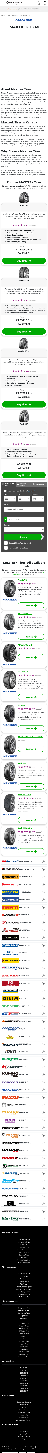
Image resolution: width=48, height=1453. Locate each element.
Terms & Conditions (27, 1447)
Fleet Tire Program (24, 1263)
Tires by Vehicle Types (24, 1287)
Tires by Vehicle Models (24, 1289)
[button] (3, 3)
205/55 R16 (24, 1370)
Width (6, 494)
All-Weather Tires (24, 1247)
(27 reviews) (38, 584)
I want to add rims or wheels (18, 548)
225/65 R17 (24, 1383)
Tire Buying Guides (24, 1292)
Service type (8, 525)
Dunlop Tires (24, 1318)
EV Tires (24, 1257)
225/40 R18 (24, 1378)
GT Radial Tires (24, 1331)
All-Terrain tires (24, 1252)
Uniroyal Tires (24, 1352)
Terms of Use (31, 1449)
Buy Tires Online (24, 1239)
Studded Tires (24, 1255)
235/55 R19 (24, 1386)
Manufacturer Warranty (24, 1420)
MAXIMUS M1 (25, 613)
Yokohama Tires (24, 1357)
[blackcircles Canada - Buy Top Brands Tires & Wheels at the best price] (16, 3)
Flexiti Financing (24, 1297)
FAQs (24, 1407)
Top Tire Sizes (24, 1417)
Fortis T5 (22, 580)
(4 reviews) (37, 648)
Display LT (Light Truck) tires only (20, 543)
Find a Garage (24, 1410)
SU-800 (21, 705)
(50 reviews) (38, 675)
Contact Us (24, 1405)
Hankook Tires (24, 1334)
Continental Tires (24, 1313)
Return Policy (24, 1415)
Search (23, 537)
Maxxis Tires (24, 1339)
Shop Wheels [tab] (40, 484)
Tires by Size (24, 1276)
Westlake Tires (24, 1354)
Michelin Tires (24, 1341)
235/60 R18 (24, 1388)
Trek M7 (22, 763)
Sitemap (41, 1449)
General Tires (24, 1326)
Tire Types (24, 1284)
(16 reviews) (38, 832)
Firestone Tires (24, 1323)
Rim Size (35, 494)
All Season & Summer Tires (24, 1250)
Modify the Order (24, 1412)
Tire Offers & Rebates (24, 1274)
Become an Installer (24, 1402)
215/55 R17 (24, 1376)
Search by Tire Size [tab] (9, 484)
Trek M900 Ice (25, 828)
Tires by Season (24, 1281)
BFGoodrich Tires (24, 1310)
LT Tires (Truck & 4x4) (24, 1260)
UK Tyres (24, 1439)
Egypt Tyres (24, 1431)
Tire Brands (24, 1279)
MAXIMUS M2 (25, 644)
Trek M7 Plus (24, 794)
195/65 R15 (24, 1368)
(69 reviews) (38, 617)
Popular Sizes (8, 1361)
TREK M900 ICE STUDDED (30, 736)
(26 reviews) (38, 767)
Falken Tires (24, 1321)
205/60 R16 (24, 1373)
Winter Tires (24, 1245)
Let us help (31, 491)
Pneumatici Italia (24, 1436)
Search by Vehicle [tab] (23, 484)
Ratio (19, 494)
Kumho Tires (24, 1336)
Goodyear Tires (24, 1328)
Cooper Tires (24, 1316)
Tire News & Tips (24, 1294)
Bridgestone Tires (24, 1308)
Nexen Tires (24, 1344)
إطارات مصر (24, 1434)
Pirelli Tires (24, 1346)
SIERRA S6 (23, 671)
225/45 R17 (24, 1381)
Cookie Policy (7, 1449)
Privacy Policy (19, 1449)
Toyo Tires (24, 1349)
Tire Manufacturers (10, 1301)
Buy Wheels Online (24, 1242)
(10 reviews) (38, 709)
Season (6, 504)
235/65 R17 (24, 1391)
